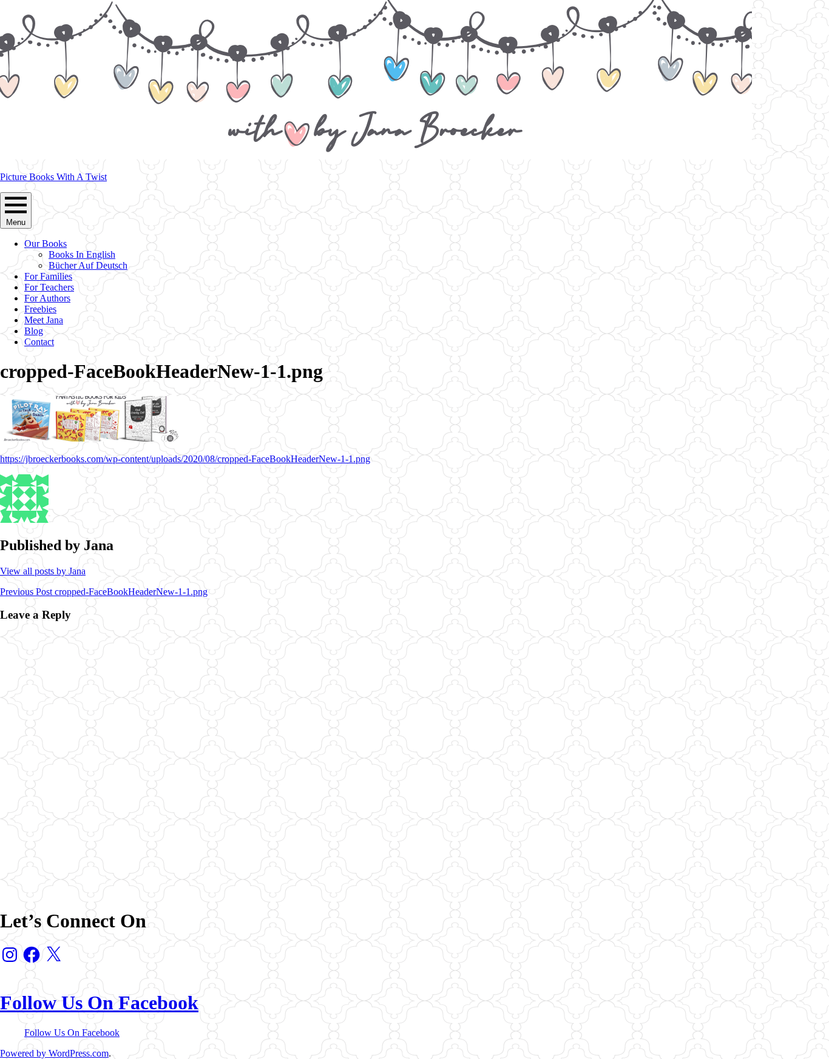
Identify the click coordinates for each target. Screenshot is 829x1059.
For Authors (47, 298)
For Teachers (49, 287)
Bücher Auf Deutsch (88, 265)
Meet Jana (43, 320)
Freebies (40, 309)
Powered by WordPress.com (54, 1053)
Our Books (45, 243)
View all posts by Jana (43, 571)
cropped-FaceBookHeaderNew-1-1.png (104, 592)
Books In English (82, 254)
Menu (15, 222)
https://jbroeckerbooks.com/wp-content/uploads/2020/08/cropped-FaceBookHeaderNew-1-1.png (185, 459)
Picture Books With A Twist (53, 177)
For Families (48, 276)
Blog (33, 331)
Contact (39, 342)
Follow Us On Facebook (99, 1003)
